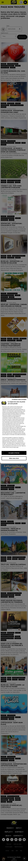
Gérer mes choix (14, 458)
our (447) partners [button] (9, 406)
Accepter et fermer (14, 453)
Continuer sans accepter (19, 399)
